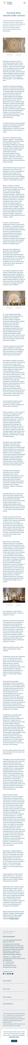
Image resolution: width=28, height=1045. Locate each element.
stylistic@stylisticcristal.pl (9, 965)
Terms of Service (14, 1025)
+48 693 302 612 (9, 962)
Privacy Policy (6, 1025)
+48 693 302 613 (9, 963)
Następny (18, 54)
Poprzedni (10, 54)
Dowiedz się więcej (14, 1037)
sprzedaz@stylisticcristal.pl (9, 967)
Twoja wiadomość (8, 1003)
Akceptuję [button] (14, 1041)
